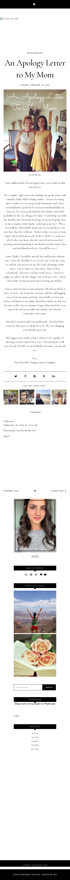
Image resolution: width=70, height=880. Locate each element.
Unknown (9, 421)
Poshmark (49, 703)
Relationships (35, 53)
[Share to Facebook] (25, 376)
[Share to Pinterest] (34, 376)
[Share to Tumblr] (44, 376)
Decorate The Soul (31, 874)
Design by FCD (49, 874)
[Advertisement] (35, 779)
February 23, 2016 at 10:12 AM (21, 425)
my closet (35, 703)
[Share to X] (16, 376)
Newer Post (12, 491)
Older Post (58, 491)
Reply (7, 436)
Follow (16, 715)
